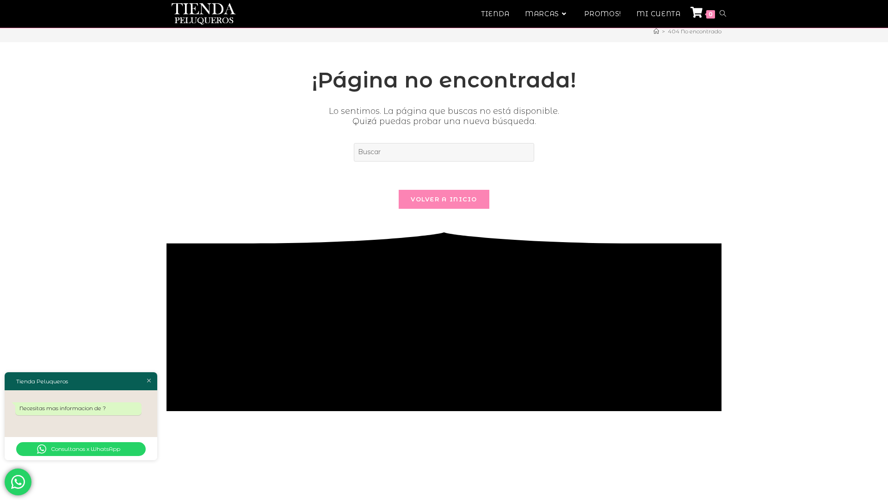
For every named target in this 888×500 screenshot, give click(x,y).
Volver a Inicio (444, 199)
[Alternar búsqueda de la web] (722, 14)
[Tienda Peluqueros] (656, 31)
